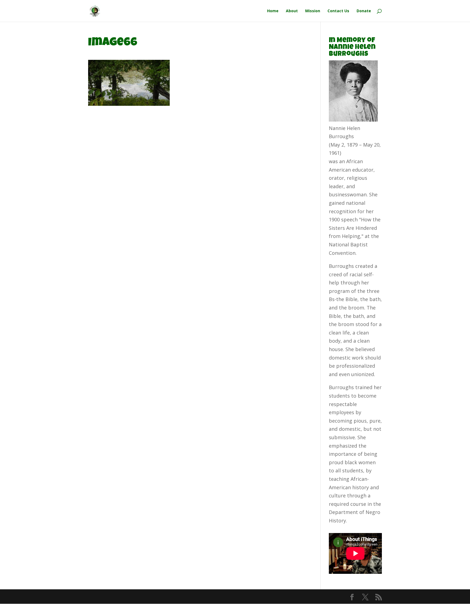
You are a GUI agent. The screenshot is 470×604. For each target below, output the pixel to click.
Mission (312, 11)
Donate (364, 11)
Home (273, 11)
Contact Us (338, 11)
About (292, 11)
